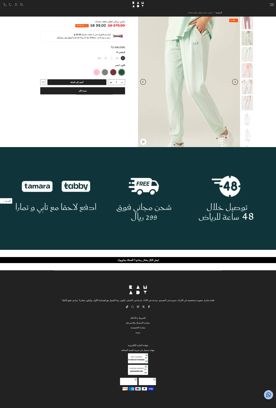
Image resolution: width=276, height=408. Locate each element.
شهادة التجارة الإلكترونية (138, 345)
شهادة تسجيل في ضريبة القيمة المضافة (138, 350)
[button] (268, 394)
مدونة (138, 332)
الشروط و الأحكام (138, 317)
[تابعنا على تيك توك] (127, 306)
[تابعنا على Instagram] (138, 306)
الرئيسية (218, 13)
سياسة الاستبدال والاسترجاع (138, 322)
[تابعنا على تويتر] (143, 306)
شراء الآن (83, 91)
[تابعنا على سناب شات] (132, 306)
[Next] (143, 82)
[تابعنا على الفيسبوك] (149, 306)
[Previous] (235, 82)
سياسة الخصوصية (138, 327)
